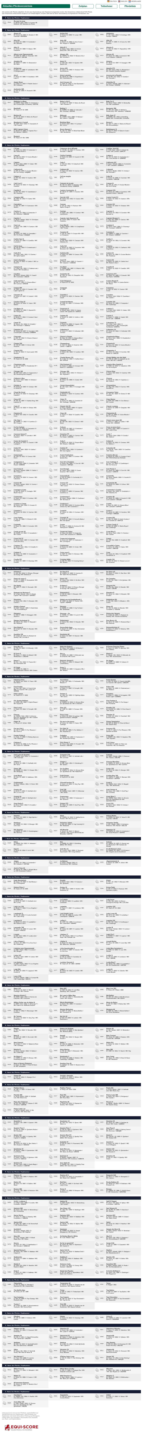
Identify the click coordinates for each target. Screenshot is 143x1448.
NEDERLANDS (136, 1)
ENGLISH (124, 1)
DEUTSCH (113, 1)
